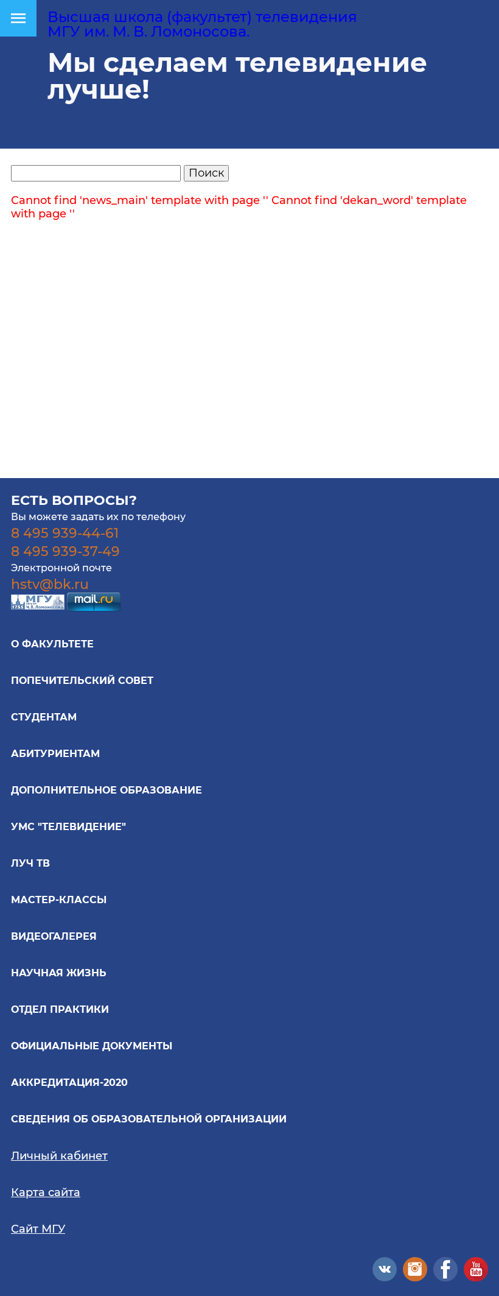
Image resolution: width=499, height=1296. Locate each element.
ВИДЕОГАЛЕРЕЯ (54, 936)
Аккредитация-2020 (69, 1082)
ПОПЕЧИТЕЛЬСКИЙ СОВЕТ (82, 680)
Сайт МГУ (38, 1229)
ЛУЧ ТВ (30, 863)
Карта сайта (45, 1192)
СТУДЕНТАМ (44, 717)
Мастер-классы (58, 900)
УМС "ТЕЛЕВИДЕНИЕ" (68, 827)
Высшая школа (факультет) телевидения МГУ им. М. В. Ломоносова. (202, 24)
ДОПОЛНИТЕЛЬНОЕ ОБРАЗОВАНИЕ (106, 790)
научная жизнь (58, 973)
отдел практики (60, 1009)
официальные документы (91, 1046)
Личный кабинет (59, 1156)
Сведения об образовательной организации (149, 1119)
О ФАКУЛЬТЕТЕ (52, 644)
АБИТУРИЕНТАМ (55, 753)
